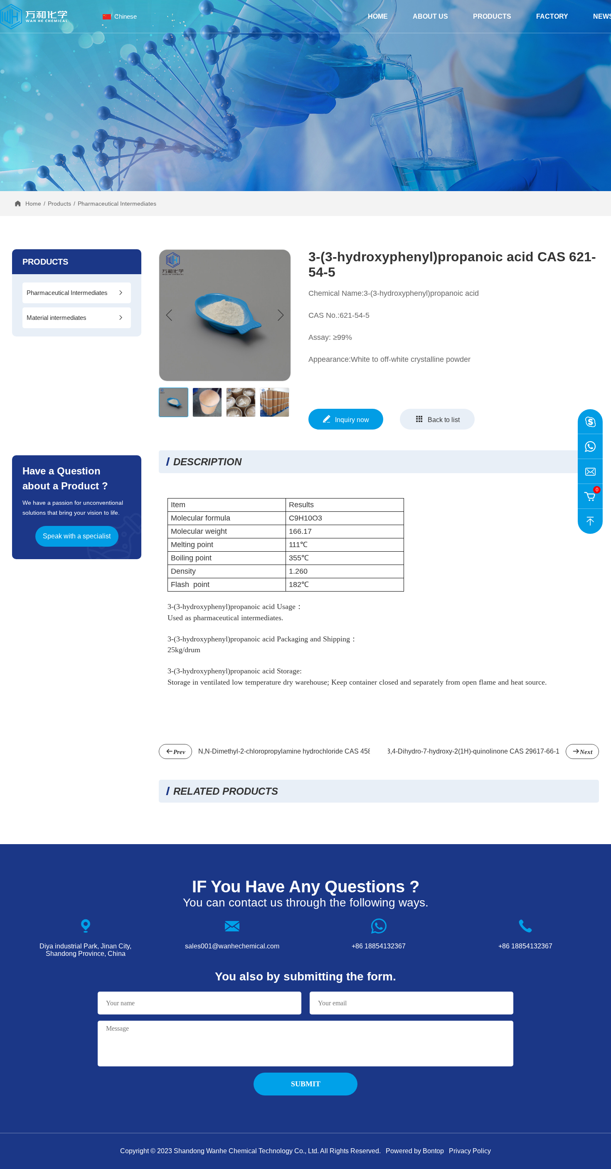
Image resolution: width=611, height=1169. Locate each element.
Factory (552, 16)
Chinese (125, 16)
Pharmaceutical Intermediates (117, 203)
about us (430, 16)
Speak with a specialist (77, 536)
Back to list (444, 419)
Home (378, 16)
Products (492, 16)
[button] (280, 315)
